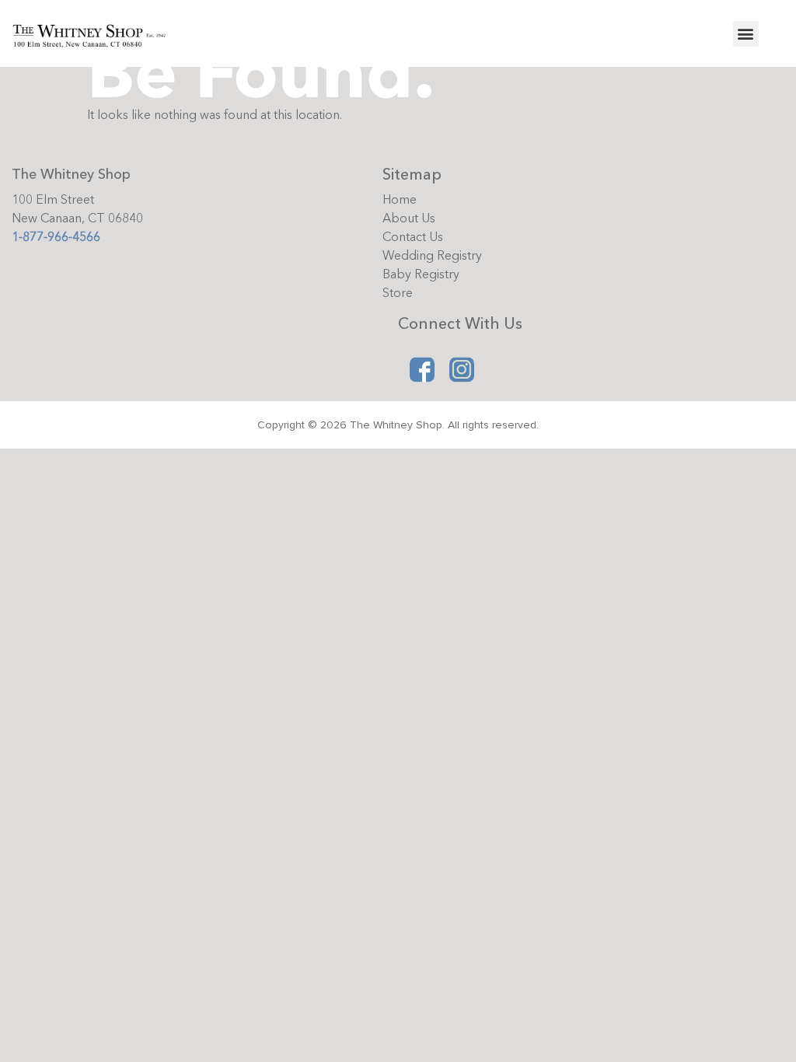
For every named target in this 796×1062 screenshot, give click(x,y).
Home (399, 199)
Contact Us (412, 237)
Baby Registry (420, 274)
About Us (408, 218)
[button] (746, 34)
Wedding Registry (432, 255)
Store (397, 293)
